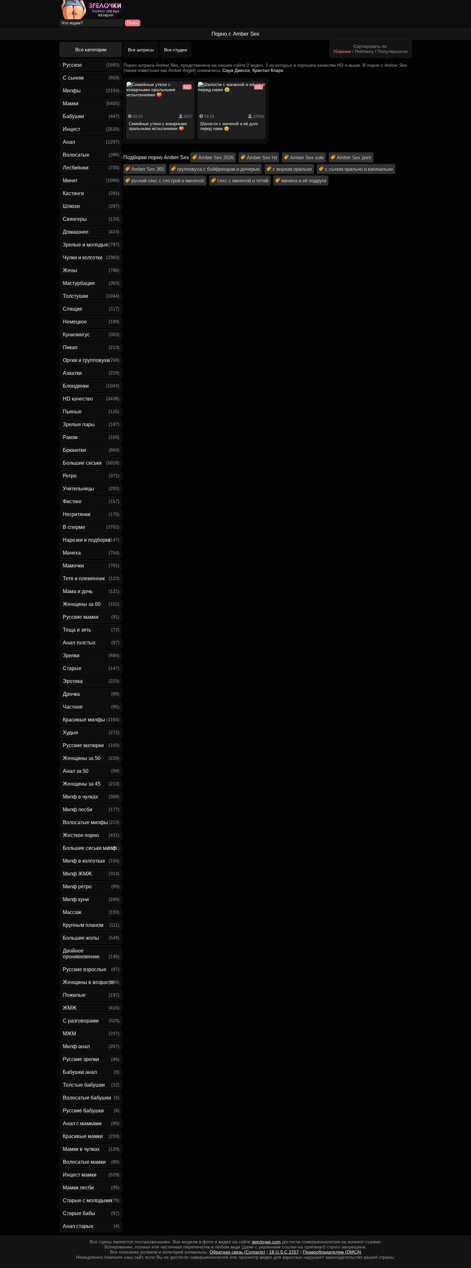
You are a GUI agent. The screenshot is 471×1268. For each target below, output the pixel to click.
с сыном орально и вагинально (359, 169)
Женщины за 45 (82, 784)
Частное (73, 707)
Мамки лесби (78, 1187)
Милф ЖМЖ (77, 873)
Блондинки (76, 386)
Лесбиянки (75, 167)
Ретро (70, 476)
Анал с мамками (82, 1123)
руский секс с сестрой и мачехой (167, 180)
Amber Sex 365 (147, 169)
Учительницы (78, 488)
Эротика (73, 681)
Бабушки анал (80, 1072)
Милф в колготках (84, 861)
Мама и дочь (78, 591)
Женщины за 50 (82, 758)
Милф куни (76, 899)
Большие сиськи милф (89, 848)
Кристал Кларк (267, 70)
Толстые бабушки (84, 1085)
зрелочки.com (266, 1241)
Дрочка (71, 694)
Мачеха (72, 553)
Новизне (342, 51)
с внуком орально (292, 169)
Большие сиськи (82, 463)
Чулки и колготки (83, 257)
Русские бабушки (83, 1110)
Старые (72, 668)
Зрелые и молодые (85, 244)
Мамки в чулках (81, 1149)
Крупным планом (83, 925)
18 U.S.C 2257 (284, 1252)
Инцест (71, 129)
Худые (70, 732)
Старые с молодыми (87, 1200)
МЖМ (69, 1033)
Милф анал (76, 1046)
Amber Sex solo (307, 157)
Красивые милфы (84, 719)
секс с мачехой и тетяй (242, 180)
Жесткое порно (81, 835)
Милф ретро (77, 886)
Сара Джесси (236, 70)
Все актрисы (141, 49)
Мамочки (73, 565)
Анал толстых (79, 642)
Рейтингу (364, 51)
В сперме (74, 527)
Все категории (90, 49)
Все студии (175, 49)
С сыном (73, 78)
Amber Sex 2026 (216, 157)
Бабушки (73, 116)
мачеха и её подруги (303, 180)
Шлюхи (71, 206)
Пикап (70, 347)
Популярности (392, 51)
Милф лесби (77, 809)
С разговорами (81, 1020)
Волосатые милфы (85, 822)
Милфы (72, 90)
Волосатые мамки (84, 1162)
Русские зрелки (81, 1059)
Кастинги (73, 193)
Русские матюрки (83, 745)
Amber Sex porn (354, 157)
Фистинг (72, 501)
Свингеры (75, 219)
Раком (70, 437)
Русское (72, 65)
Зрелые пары (79, 424)
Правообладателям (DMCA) (332, 1252)
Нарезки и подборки (87, 540)
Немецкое (75, 321)
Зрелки (71, 655)
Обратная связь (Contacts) (237, 1252)
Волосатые (76, 155)
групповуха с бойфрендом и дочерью (218, 169)
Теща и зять (77, 630)
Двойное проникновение (81, 953)
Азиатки (72, 373)
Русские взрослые (84, 969)
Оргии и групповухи (86, 360)
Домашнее (75, 232)
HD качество (78, 398)
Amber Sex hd (262, 157)
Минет (70, 180)
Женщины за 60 (82, 604)
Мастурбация (79, 283)
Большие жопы (81, 938)
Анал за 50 (75, 771)
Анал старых (78, 1226)
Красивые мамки (83, 1136)
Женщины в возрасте (88, 982)
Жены (70, 270)
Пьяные (72, 411)
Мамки (70, 103)
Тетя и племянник (84, 578)
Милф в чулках (80, 796)
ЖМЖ (70, 1008)
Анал (69, 142)
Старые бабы (79, 1213)
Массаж (72, 912)
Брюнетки (74, 450)
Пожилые (74, 995)
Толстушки (75, 296)
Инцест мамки (79, 1174)
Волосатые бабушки (87, 1097)
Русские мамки (80, 617)
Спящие (72, 309)
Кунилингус (76, 334)
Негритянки (76, 514)
